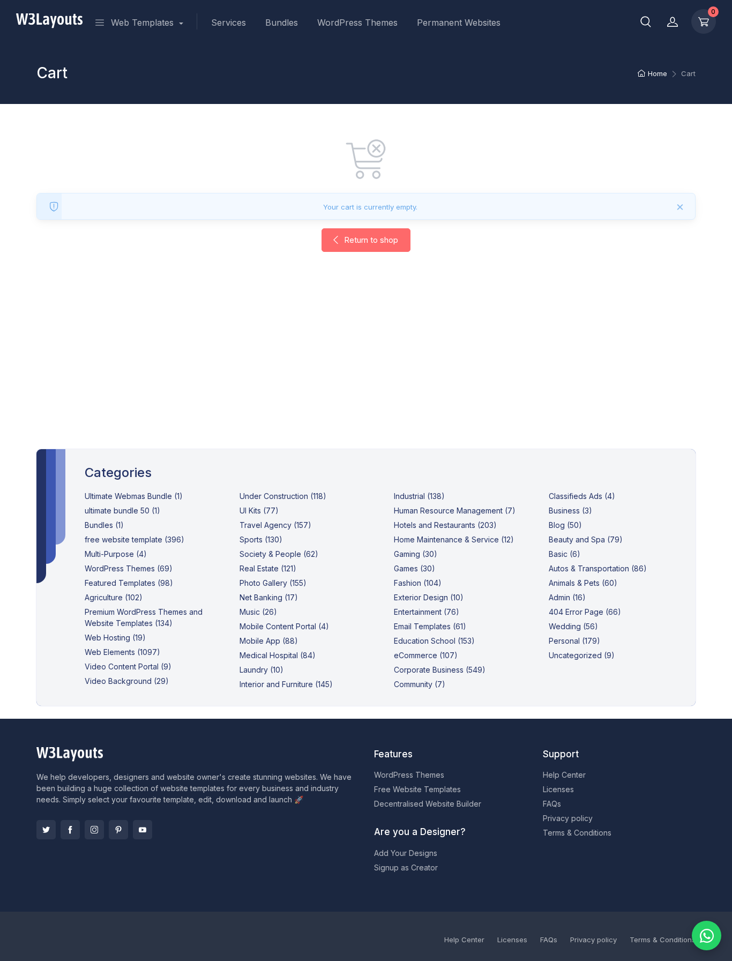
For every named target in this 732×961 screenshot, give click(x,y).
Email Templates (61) (430, 626)
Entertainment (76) (426, 611)
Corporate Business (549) (439, 669)
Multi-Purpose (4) (116, 553)
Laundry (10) (261, 669)
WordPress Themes (357, 22)
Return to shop (370, 240)
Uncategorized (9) (582, 655)
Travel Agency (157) (275, 525)
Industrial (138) (419, 496)
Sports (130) (261, 539)
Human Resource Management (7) (455, 510)
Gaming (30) (415, 553)
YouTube (142, 829)
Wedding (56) (573, 626)
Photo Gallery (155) (273, 582)
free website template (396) (134, 539)
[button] (645, 21)
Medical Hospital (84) (278, 655)
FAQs (552, 803)
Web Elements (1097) (122, 652)
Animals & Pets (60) (583, 582)
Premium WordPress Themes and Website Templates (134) (144, 617)
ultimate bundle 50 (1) (122, 510)
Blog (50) (565, 525)
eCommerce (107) (426, 655)
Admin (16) (567, 597)
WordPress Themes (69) (129, 568)
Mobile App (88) (269, 640)
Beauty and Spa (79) (586, 539)
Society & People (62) (279, 553)
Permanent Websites (459, 22)
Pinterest (118, 829)
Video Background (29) (127, 681)
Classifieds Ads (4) (582, 496)
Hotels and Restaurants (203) (445, 525)
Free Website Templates (417, 789)
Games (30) (414, 568)
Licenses (558, 789)
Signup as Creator (406, 867)
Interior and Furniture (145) (286, 684)
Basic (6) (564, 553)
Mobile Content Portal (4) (284, 626)
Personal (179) (574, 640)
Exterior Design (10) (429, 597)
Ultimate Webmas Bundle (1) (134, 496)
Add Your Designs (405, 853)
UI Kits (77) (259, 510)
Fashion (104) (418, 582)
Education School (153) (434, 640)
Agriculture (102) (114, 597)
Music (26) (258, 611)
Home (657, 73)
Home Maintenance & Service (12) (454, 539)
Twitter (46, 829)
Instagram (94, 829)
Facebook (70, 829)
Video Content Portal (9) (128, 666)
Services (228, 22)
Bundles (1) (104, 525)
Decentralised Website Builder (427, 803)
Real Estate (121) (268, 568)
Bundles (281, 22)
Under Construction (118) (283, 496)
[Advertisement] (366, 361)
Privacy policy (568, 818)
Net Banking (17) (269, 597)
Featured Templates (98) (129, 582)
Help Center (564, 774)
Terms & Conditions (577, 832)
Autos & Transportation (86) (598, 568)
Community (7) (419, 684)
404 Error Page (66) (585, 611)
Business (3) (570, 510)
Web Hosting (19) (115, 637)
